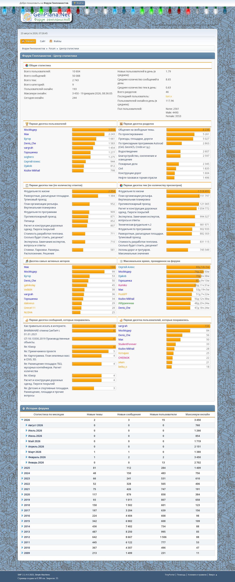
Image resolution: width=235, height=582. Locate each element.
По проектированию (130, 134)
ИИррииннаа (126, 303)
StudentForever (127, 344)
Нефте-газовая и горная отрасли (137, 177)
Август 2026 (35, 425)
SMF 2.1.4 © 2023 (26, 575)
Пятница (29, 221)
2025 (27, 467)
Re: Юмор (30, 346)
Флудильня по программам (40, 212)
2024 (27, 473)
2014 (27, 526)
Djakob (28, 166)
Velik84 (28, 289)
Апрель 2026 (36, 446)
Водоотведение (128, 151)
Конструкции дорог (129, 173)
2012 (27, 537)
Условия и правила (197, 574)
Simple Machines (42, 575)
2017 (27, 510)
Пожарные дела (127, 164)
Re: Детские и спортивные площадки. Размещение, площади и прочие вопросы (46, 392)
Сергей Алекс (32, 161)
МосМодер (30, 129)
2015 (27, 521)
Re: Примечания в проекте (40, 351)
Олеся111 (30, 307)
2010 (27, 547)
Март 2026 (34, 452)
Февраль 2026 (37, 457)
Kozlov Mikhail (32, 170)
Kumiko (122, 285)
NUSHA (28, 312)
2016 (27, 515)
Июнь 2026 (35, 436)
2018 (27, 505)
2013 (27, 531)
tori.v (169, 96)
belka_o (122, 366)
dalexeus (29, 303)
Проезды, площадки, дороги (135, 138)
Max (26, 134)
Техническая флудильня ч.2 (134, 224)
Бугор (27, 138)
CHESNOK (123, 357)
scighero (29, 157)
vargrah (28, 147)
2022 (27, 483)
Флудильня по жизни (37, 191)
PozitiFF (122, 294)
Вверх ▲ (213, 574)
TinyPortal (170, 574)
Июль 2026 (35, 430)
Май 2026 (34, 441)
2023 (27, 478)
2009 (27, 553)
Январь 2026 (36, 462)
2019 (27, 499)
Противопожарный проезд (40, 216)
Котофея (123, 353)
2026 (27, 420)
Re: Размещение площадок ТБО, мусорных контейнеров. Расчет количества (43, 367)
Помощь (181, 574)
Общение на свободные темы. (136, 129)
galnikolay (29, 285)
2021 (27, 489)
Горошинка (30, 152)
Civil (120, 168)
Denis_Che (30, 143)
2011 (27, 542)
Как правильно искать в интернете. (45, 326)
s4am (121, 362)
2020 (27, 494)
